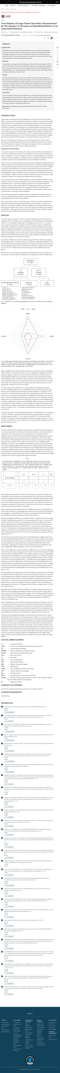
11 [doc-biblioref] (45, 185)
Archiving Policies (17, 1022)
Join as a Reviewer (52, 1025)
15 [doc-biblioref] (14, 511)
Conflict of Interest (40, 1027)
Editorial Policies (28, 1027)
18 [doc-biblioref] (9, 526)
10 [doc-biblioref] (36, 170)
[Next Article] (58, 38)
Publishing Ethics (40, 1042)
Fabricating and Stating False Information (40, 1031)
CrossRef (6, 708)
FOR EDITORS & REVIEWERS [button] (38, 5)
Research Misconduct (41, 1044)
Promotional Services (53, 1039)
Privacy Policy (32, 1069)
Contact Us (38, 1069)
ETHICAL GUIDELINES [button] (23, 5)
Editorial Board (5, 1026)
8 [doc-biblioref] (34, 170)
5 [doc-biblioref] (43, 131)
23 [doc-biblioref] (35, 556)
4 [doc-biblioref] (42, 131)
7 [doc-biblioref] (48, 137)
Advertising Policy (52, 1035)
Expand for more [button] (47, 490)
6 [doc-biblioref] (14, 135)
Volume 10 (7, 9)
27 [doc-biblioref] (42, 630)
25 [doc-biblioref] (16, 599)
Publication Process (29, 1045)
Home (6, 5)
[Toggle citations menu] (9, 712)
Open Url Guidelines (6, 1031)
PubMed (6, 710)
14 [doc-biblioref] (15, 498)
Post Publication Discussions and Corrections (40, 1039)
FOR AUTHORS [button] (51, 5)
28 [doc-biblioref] (44, 632)
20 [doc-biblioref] (20, 539)
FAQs (3, 1028)
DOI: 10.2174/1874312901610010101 (43, 35)
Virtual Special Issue (29, 1039)
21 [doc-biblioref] (33, 541)
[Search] (57, 2)
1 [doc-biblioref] (24, 436)
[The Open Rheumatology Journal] (30, 1060)
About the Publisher (6, 1024)
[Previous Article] (55, 38)
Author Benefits (16, 1027)
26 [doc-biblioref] (40, 630)
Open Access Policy (5, 1029)
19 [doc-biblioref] (18, 539)
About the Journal (5, 1022)
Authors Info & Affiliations (51, 32)
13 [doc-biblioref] (22, 453)
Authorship (15, 1033)
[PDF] (52, 38)
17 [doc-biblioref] (16, 511)
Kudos (50, 1037)
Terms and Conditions (23, 1069)
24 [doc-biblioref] (14, 599)
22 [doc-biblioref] (33, 556)
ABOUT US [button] (12, 5)
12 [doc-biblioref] (45, 445)
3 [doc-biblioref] (24, 131)
